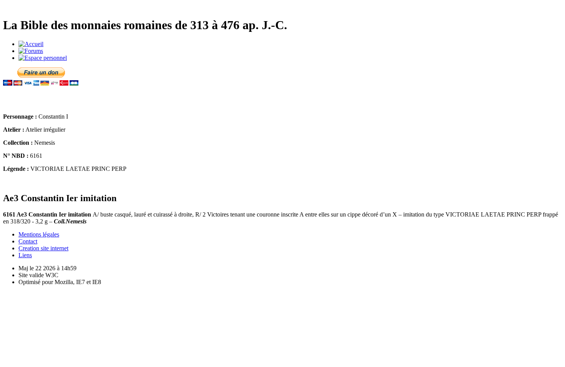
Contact (27, 241)
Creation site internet (43, 248)
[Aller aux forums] (30, 51)
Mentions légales (38, 234)
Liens (25, 255)
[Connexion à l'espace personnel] (42, 58)
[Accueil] (30, 44)
